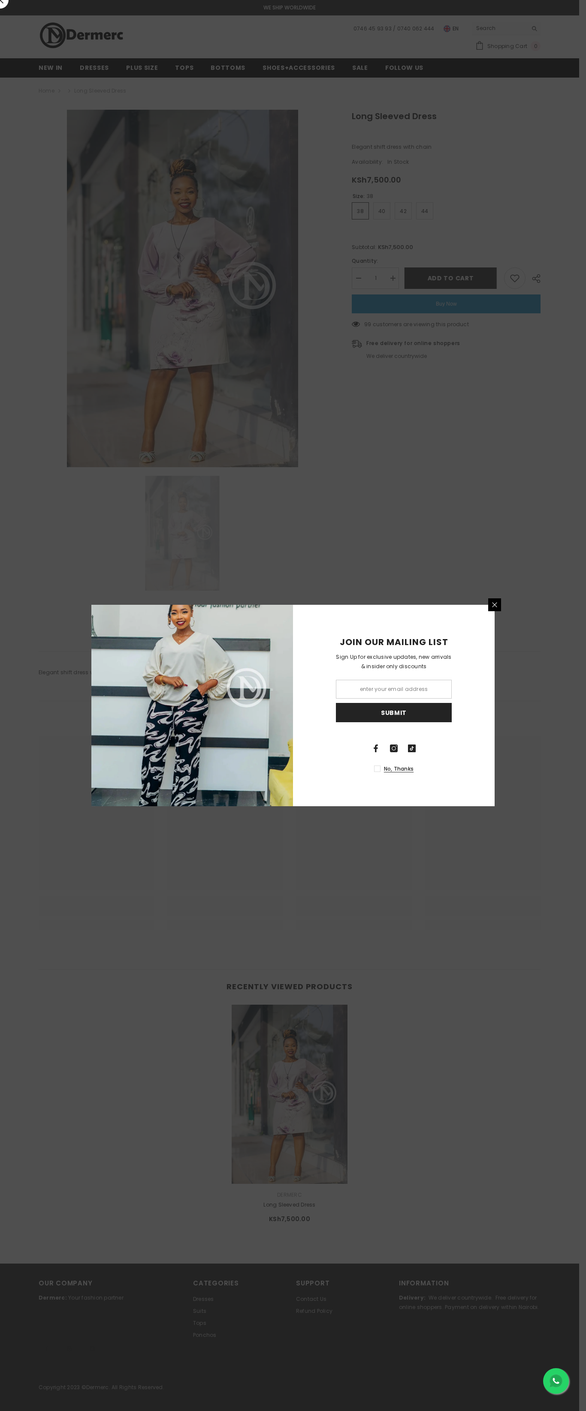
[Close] (494, 604)
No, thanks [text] (399, 768)
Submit (394, 713)
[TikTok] (412, 748)
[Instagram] (394, 748)
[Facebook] (376, 748)
